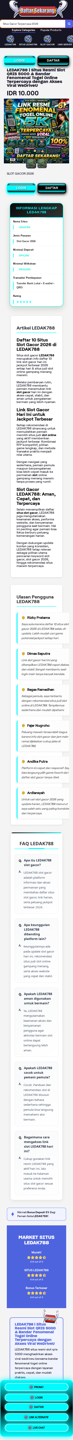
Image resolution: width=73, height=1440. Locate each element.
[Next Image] (66, 131)
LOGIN (20, 60)
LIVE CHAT (39, 1429)
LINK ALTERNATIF (39, 1418)
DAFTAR (53, 60)
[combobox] (32, 24)
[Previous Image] (7, 131)
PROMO (38, 1386)
